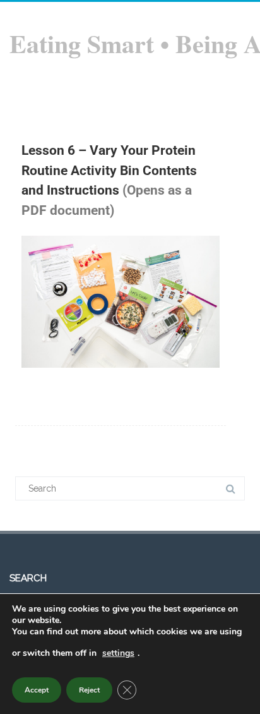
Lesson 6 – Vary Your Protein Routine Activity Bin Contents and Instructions (109, 170)
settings (118, 653)
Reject (89, 690)
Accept (37, 690)
